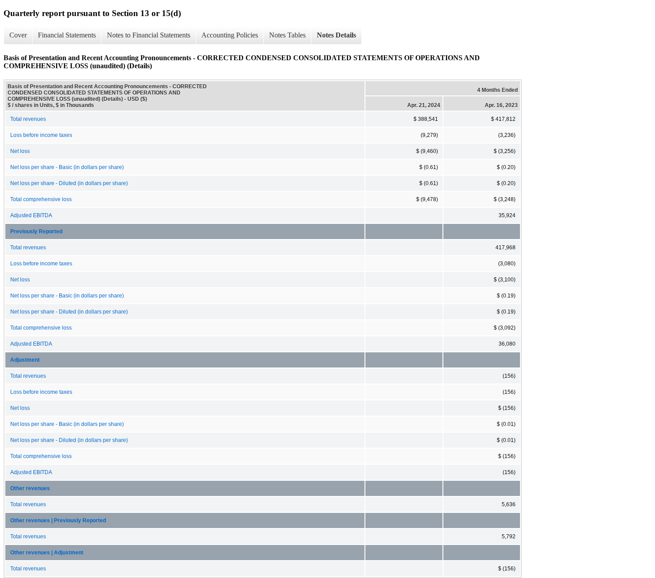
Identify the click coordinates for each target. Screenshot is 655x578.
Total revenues (28, 119)
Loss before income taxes (41, 135)
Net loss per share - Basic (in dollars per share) (67, 167)
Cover (18, 35)
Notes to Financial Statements (148, 35)
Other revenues (30, 488)
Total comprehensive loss (41, 199)
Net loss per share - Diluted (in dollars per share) (69, 183)
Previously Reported (36, 231)
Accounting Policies (229, 35)
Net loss (20, 151)
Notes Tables (287, 35)
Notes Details (336, 35)
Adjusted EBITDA (31, 215)
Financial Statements (67, 35)
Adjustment (25, 360)
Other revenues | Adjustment (46, 552)
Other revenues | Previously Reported (58, 520)
